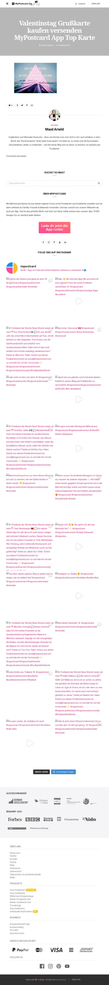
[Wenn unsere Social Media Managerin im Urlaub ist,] (79, 497)
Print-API (14, 930)
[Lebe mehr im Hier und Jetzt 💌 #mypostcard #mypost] (30, 399)
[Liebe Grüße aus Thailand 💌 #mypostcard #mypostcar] (30, 694)
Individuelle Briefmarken (23, 911)
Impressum (15, 868)
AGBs (12, 877)
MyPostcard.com (59, 980)
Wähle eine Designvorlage (21, 896)
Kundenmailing (16, 927)
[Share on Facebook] (4, 73)
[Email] (4, 95)
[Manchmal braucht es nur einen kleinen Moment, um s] (30, 497)
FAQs (12, 865)
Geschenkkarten (17, 908)
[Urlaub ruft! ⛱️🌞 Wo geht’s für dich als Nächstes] (79, 547)
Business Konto (17, 933)
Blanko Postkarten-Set (20, 899)
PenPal (13, 856)
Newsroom (15, 853)
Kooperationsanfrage (20, 924)
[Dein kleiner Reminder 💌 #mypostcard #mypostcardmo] (79, 645)
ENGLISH (96, 4)
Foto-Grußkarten (17, 893)
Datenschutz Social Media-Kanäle (25, 874)
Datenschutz (16, 871)
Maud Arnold (48, 45)
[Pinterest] (4, 88)
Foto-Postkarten (22, 890)
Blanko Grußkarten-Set (20, 902)
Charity (13, 862)
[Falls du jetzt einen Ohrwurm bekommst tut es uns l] (79, 743)
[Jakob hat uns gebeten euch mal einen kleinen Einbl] (79, 399)
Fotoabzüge (15, 905)
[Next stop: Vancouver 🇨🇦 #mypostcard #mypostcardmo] (79, 350)
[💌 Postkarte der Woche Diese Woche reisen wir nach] (30, 350)
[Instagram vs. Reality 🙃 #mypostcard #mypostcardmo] (79, 596)
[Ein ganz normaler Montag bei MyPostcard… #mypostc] (79, 448)
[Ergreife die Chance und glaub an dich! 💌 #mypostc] (30, 301)
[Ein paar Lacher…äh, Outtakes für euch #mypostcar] (30, 743)
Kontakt (13, 859)
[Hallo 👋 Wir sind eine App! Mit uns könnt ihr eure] (79, 301)
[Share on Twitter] (4, 80)
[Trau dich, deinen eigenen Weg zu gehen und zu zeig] (30, 596)
